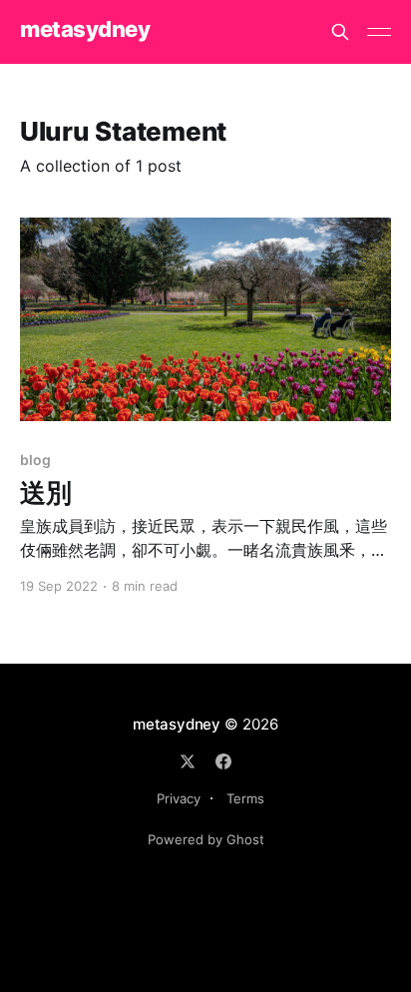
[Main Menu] (379, 32)
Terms (245, 798)
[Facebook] (223, 761)
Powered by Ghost (206, 839)
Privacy (179, 798)
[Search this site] (340, 32)
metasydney (85, 29)
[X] (188, 761)
